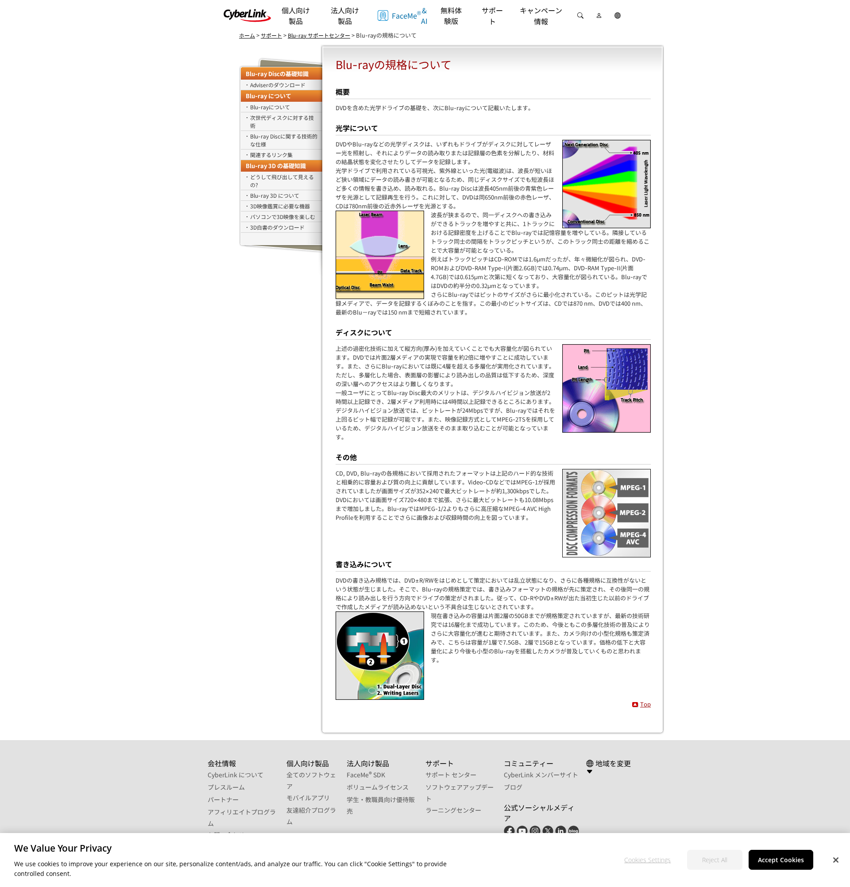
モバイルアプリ (308, 797)
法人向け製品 (345, 15)
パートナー (223, 799)
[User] (599, 15)
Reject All (714, 859)
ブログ (513, 787)
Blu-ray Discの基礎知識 (277, 73)
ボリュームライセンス (378, 787)
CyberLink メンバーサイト (541, 774)
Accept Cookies (781, 859)
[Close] (836, 860)
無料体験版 (451, 15)
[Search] (580, 15)
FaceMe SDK (366, 774)
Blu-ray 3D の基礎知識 (276, 165)
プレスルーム (226, 787)
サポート (492, 16)
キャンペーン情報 (541, 16)
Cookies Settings (647, 859)
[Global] (617, 15)
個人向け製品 (296, 15)
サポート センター (450, 774)
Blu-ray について (268, 96)
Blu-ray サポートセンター (319, 35)
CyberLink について (235, 774)
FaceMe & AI (409, 15)
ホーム (247, 35)
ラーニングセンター (453, 810)
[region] (425, 860)
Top (645, 704)
